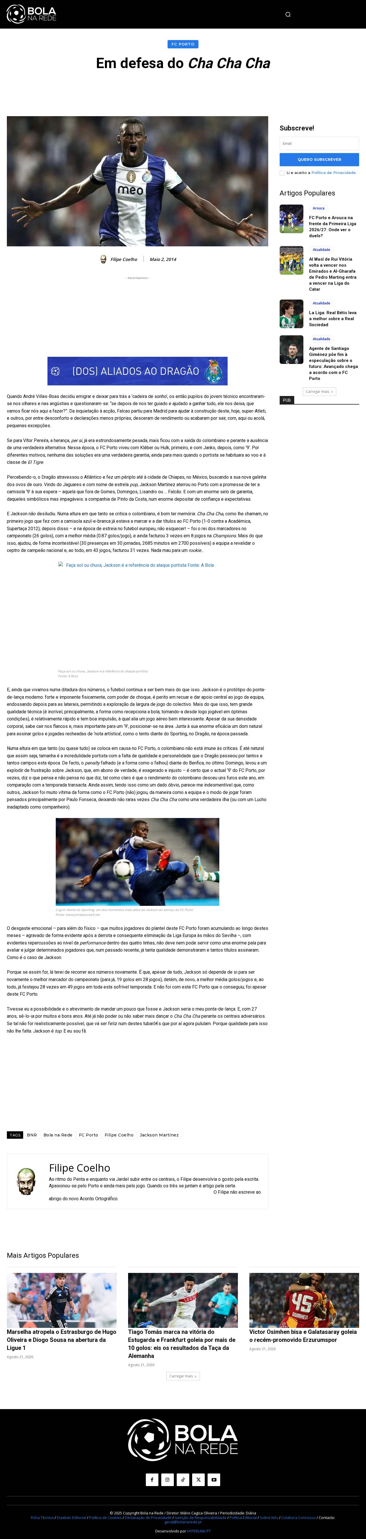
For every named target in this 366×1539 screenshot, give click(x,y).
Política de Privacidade (333, 172)
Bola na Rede (58, 1135)
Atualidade (321, 249)
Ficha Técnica (42, 1517)
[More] (312, 88)
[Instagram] (167, 1479)
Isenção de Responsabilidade (200, 1517)
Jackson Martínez (159, 1135)
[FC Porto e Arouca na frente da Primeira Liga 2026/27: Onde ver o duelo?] (291, 219)
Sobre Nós (269, 1517)
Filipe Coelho (123, 259)
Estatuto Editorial (71, 1517)
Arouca (319, 208)
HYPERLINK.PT (199, 1531)
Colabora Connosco (298, 1517)
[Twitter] (198, 1479)
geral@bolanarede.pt (183, 1521)
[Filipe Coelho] (104, 259)
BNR (32, 1135)
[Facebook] (152, 1479)
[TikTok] (183, 1479)
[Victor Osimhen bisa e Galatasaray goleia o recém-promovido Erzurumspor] (304, 1300)
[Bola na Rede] (31, 14)
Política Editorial (243, 1517)
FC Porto (183, 44)
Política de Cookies (105, 1517)
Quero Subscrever (319, 159)
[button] (288, 14)
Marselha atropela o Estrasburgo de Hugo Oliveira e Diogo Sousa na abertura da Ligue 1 (61, 1339)
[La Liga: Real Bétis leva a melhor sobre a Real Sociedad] (291, 314)
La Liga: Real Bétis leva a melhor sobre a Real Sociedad (333, 318)
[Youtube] (214, 1479)
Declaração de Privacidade (148, 1517)
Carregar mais (317, 391)
